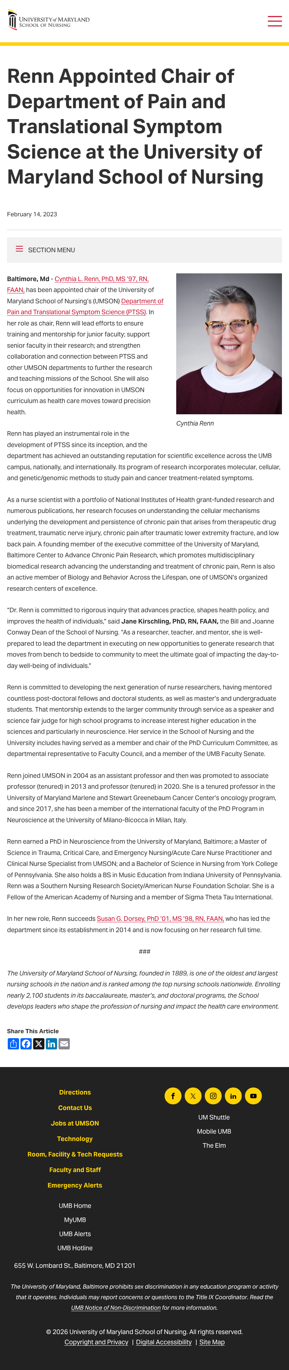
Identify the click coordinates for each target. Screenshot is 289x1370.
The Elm (214, 1145)
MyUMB (75, 1220)
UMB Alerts (75, 1234)
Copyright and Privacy (96, 1342)
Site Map (212, 1342)
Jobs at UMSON (75, 1123)
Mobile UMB (214, 1131)
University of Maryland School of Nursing (51, 12)
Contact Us (75, 1108)
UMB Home (75, 1206)
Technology (75, 1139)
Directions (75, 1092)
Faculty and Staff (75, 1170)
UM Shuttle (214, 1117)
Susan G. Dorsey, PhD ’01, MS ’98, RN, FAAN (160, 919)
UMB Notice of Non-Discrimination (116, 1308)
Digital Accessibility (164, 1342)
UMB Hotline (75, 1248)
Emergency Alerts (75, 1185)
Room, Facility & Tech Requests (75, 1154)
